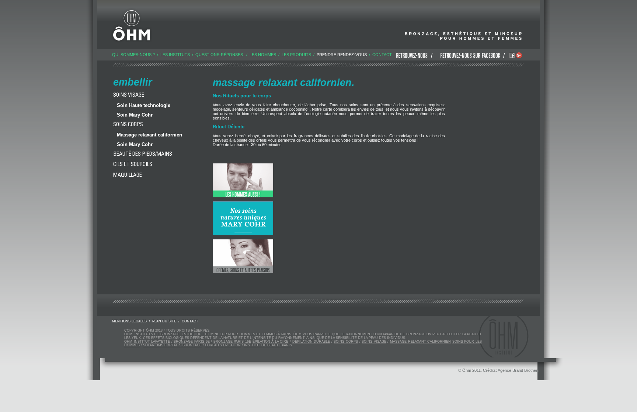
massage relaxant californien (420, 341)
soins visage (374, 341)
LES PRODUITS (296, 54)
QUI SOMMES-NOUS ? (133, 54)
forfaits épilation (223, 345)
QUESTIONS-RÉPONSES (219, 54)
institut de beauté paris (268, 345)
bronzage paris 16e (232, 341)
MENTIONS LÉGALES (129, 321)
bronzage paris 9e (191, 341)
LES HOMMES (263, 54)
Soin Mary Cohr (135, 115)
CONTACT (382, 54)
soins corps (346, 341)
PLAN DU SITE (164, 321)
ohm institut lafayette (147, 341)
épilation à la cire (271, 341)
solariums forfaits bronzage (172, 345)
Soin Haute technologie (143, 105)
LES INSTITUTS (175, 54)
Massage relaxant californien (149, 135)
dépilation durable (311, 341)
